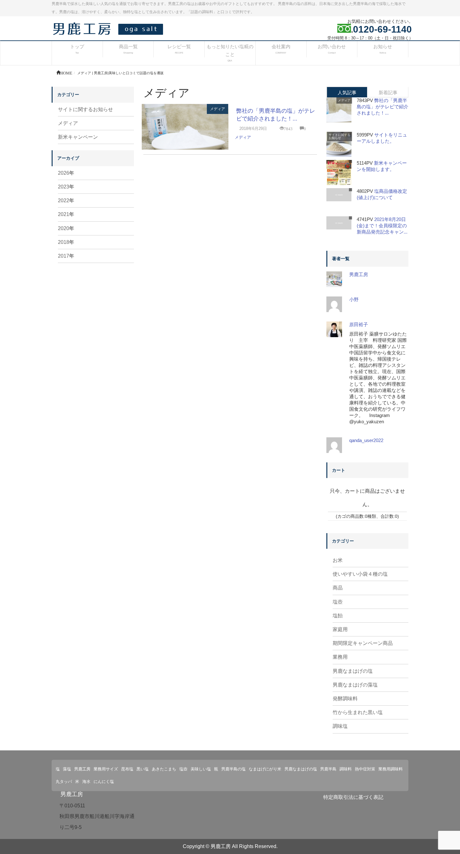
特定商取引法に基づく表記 (353, 797)
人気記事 (347, 92)
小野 (354, 299)
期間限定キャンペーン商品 (363, 643)
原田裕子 (358, 324)
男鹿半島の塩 (233, 769)
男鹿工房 (358, 274)
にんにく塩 (104, 781)
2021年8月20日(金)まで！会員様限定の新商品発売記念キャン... (382, 225)
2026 (63, 173)
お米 (338, 560)
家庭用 (340, 629)
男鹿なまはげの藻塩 (355, 684)
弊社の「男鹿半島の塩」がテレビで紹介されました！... (382, 107)
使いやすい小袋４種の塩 (360, 574)
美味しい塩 (201, 769)
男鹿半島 (328, 769)
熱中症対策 (365, 769)
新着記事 (388, 92)
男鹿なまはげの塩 (353, 671)
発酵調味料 (345, 698)
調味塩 (340, 726)
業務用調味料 (390, 769)
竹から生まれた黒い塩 (358, 712)
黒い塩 (142, 769)
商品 (338, 587)
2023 (63, 186)
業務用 (340, 657)
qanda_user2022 (366, 440)
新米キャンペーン (78, 137)
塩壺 (338, 601)
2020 (63, 228)
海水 (86, 781)
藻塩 (67, 769)
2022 (63, 200)
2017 (63, 256)
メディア (217, 109)
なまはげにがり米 (265, 769)
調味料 (346, 769)
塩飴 (338, 615)
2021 (63, 214)
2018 (63, 242)
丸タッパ (64, 781)
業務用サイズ (106, 769)
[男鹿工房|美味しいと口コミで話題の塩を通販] (109, 28)
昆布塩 (127, 769)
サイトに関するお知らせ (85, 109)
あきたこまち (164, 769)
